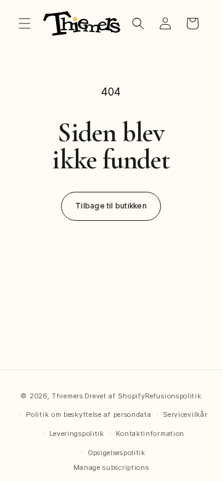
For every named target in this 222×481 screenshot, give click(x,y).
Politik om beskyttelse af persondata (88, 414)
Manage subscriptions (111, 467)
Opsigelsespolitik (117, 452)
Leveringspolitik (76, 433)
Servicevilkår (185, 414)
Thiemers (67, 396)
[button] (24, 23)
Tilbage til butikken (111, 205)
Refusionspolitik (173, 396)
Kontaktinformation (150, 433)
